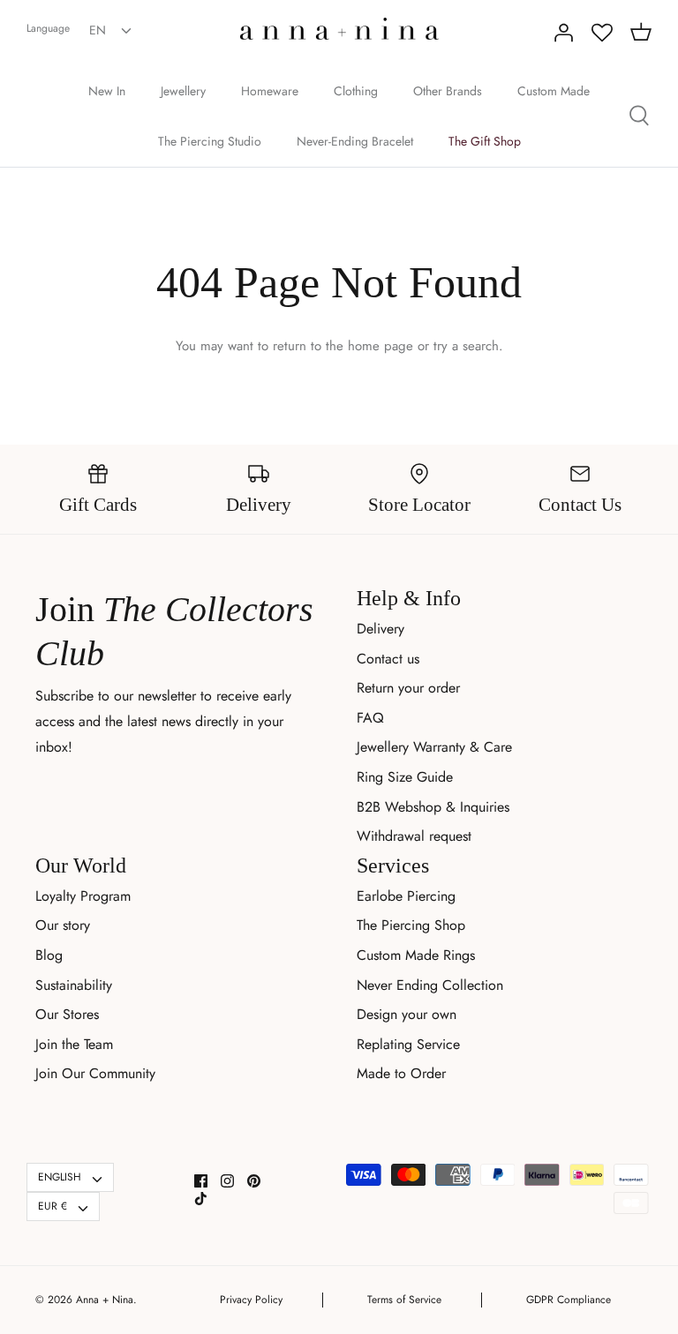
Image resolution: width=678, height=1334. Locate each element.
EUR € (52, 1206)
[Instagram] (227, 1181)
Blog (49, 955)
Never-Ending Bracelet (355, 141)
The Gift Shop (484, 141)
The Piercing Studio (209, 141)
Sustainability (73, 985)
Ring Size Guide (405, 777)
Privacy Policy (251, 1300)
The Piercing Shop (411, 925)
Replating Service (408, 1044)
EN (97, 30)
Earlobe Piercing (406, 896)
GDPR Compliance (568, 1300)
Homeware (269, 91)
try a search (466, 346)
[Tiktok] (200, 1198)
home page (380, 346)
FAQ (370, 718)
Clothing (356, 91)
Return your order (408, 688)
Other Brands (447, 91)
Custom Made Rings (416, 955)
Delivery (380, 628)
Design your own (406, 1014)
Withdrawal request (414, 836)
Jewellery (183, 91)
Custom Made (553, 91)
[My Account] (563, 32)
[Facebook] (200, 1181)
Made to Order (401, 1073)
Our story (62, 925)
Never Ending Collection (430, 985)
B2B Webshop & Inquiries (433, 807)
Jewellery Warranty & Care (434, 747)
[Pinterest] (253, 1181)
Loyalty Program (83, 896)
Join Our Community (95, 1073)
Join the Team (74, 1044)
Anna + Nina (104, 1300)
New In (106, 91)
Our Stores (67, 1014)
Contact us (388, 658)
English (59, 1177)
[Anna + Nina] (339, 29)
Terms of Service (404, 1300)
